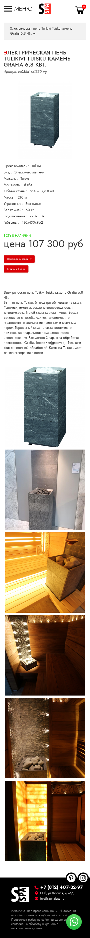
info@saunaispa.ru (52, 899)
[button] (18, 9)
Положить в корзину (19, 259)
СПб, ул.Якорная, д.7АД (57, 893)
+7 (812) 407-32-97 (61, 887)
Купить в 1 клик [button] (16, 269)
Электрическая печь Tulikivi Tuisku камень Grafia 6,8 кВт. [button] (41, 31)
